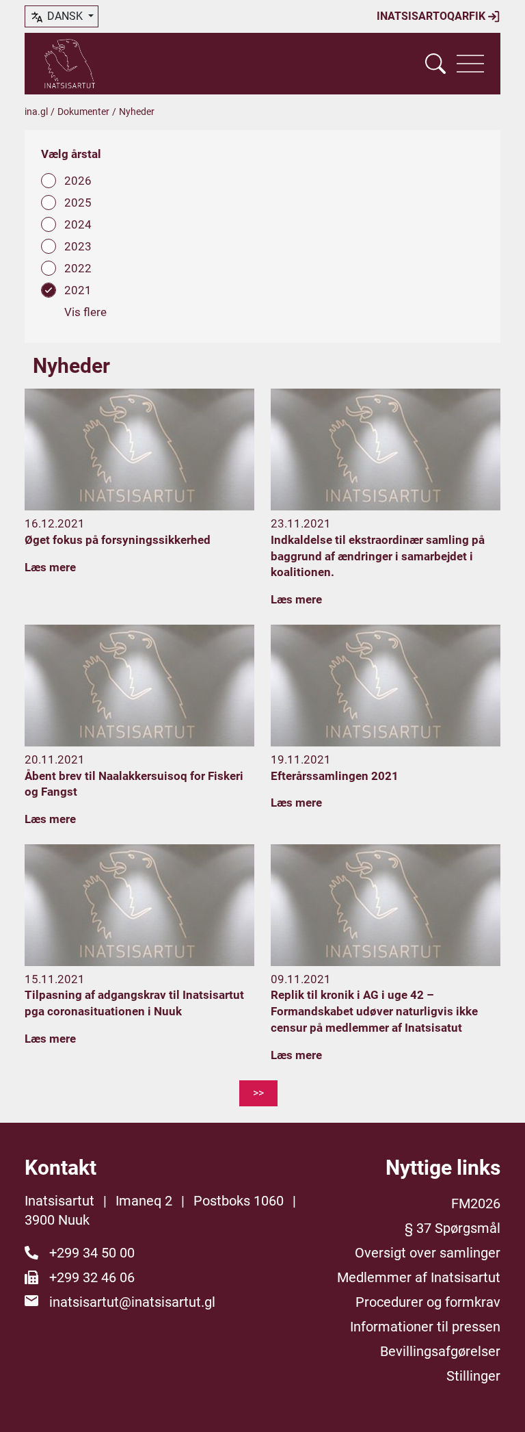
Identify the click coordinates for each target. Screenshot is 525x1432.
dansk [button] (64, 16)
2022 (78, 268)
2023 (78, 246)
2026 (78, 180)
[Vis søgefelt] (435, 63)
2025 (78, 202)
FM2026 (475, 1203)
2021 (78, 290)
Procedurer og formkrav (427, 1302)
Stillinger (473, 1376)
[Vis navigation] (470, 63)
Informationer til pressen (425, 1326)
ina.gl (36, 111)
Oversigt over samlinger (427, 1253)
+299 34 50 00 (92, 1253)
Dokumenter (83, 111)
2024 (78, 224)
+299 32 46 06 (92, 1277)
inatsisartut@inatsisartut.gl (132, 1302)
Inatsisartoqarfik (432, 16)
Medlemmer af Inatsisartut (418, 1277)
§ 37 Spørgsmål (452, 1228)
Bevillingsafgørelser (440, 1351)
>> (258, 1092)
